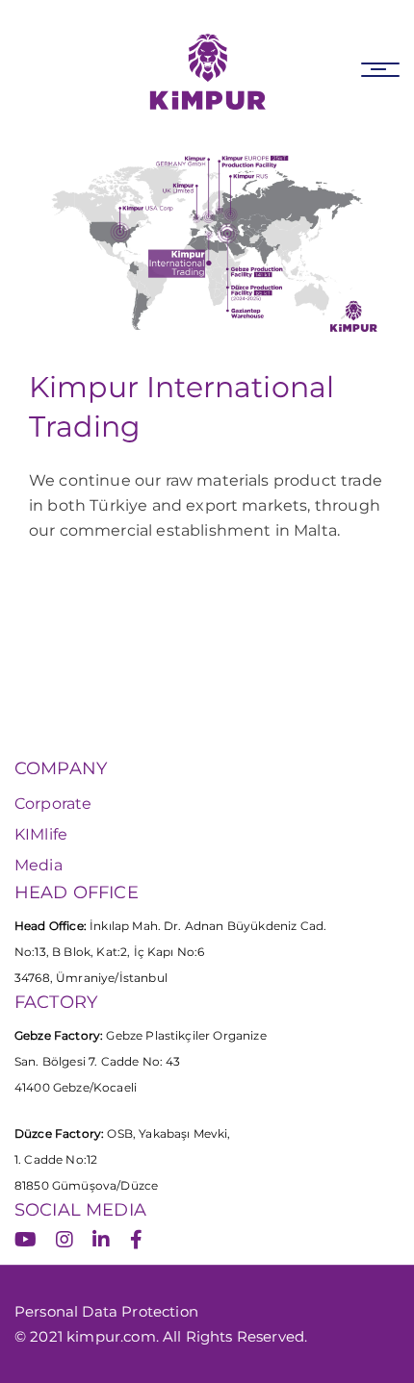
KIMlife (40, 834)
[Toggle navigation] (380, 70)
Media (38, 865)
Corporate (52, 803)
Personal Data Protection (106, 1311)
